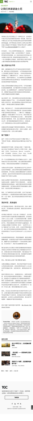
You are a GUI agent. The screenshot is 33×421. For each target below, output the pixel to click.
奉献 (20, 406)
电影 (7, 371)
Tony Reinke (21, 365)
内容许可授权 (15, 406)
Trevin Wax (11, 11)
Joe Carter (14, 347)
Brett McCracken (16, 356)
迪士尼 (16, 371)
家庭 (2, 371)
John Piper (14, 365)
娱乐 (11, 371)
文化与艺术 (4, 5)
